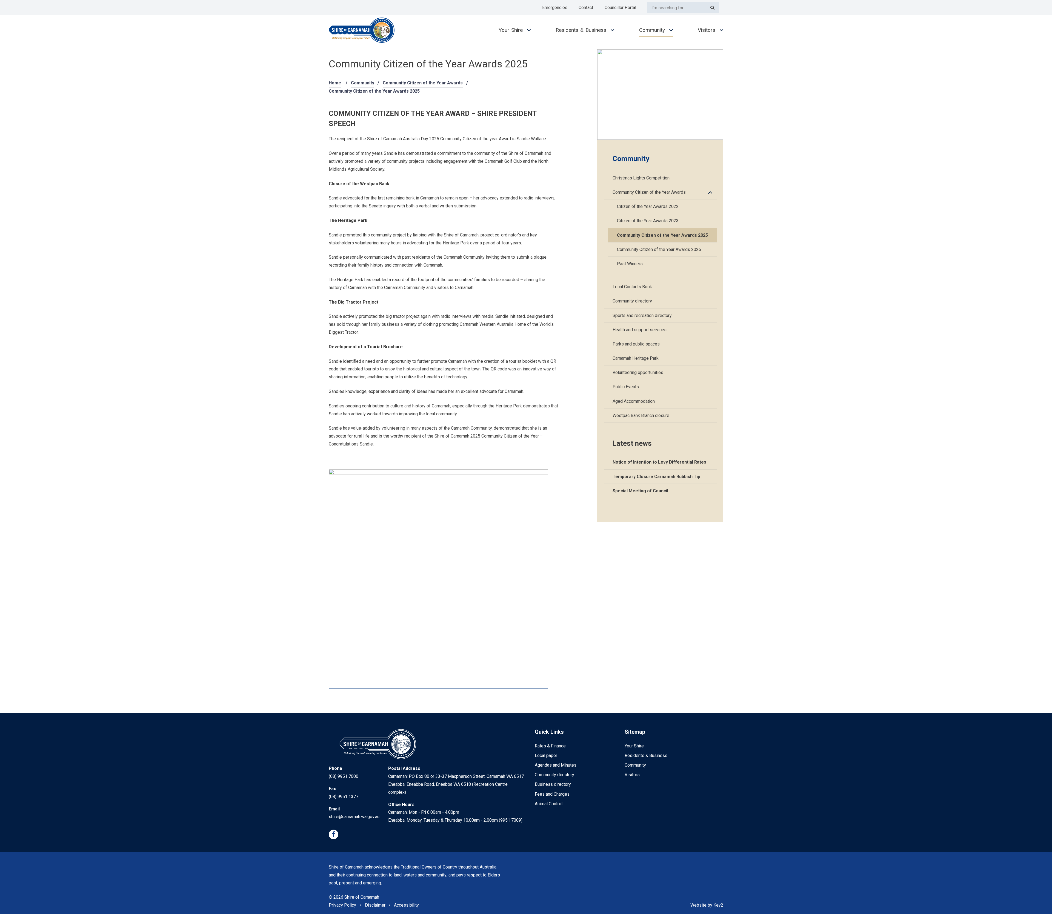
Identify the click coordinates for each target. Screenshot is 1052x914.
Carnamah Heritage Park (636, 358)
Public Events (626, 386)
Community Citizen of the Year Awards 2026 (659, 249)
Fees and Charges (552, 794)
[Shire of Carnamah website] (362, 30)
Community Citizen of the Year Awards (423, 82)
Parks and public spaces (636, 344)
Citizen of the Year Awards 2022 (648, 206)
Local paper (546, 755)
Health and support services (640, 329)
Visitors (706, 30)
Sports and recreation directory (642, 315)
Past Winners (630, 263)
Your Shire (511, 30)
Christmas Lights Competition (641, 178)
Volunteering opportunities (638, 372)
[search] (676, 7)
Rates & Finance (550, 746)
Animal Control (548, 803)
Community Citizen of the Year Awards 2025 (662, 235)
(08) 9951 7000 (343, 776)
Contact (586, 7)
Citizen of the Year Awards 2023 (648, 220)
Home (335, 82)
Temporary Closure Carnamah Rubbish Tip (656, 476)
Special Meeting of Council (640, 490)
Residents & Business (581, 30)
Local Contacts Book (632, 286)
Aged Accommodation (634, 401)
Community (652, 30)
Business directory (553, 784)
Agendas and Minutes (555, 765)
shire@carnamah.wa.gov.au (354, 816)
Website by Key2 (706, 905)
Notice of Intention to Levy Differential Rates (659, 462)
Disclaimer (375, 905)
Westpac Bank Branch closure (641, 415)
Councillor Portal (620, 7)
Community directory (632, 301)
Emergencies (554, 7)
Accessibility (406, 905)
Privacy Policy (342, 905)
